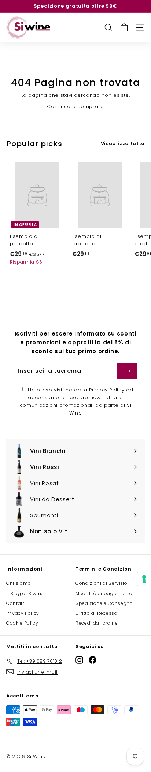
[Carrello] (124, 27)
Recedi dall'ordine (97, 623)
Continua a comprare (75, 106)
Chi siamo (18, 583)
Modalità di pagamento (104, 593)
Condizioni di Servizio (101, 583)
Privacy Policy (106, 389)
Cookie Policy (22, 623)
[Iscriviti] (127, 371)
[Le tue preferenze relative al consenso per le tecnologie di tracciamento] (144, 579)
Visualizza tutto (123, 143)
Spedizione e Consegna (104, 603)
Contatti (16, 603)
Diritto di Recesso (97, 613)
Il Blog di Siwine (25, 593)
